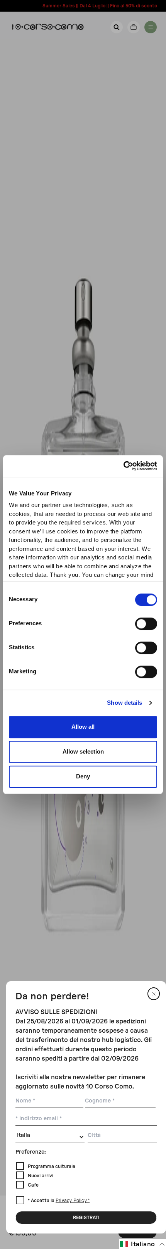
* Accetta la (59, 1200)
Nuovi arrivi (40, 1175)
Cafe (33, 1185)
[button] (142, 1244)
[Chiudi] (153, 993)
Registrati (86, 1217)
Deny (83, 776)
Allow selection (83, 751)
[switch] (146, 624)
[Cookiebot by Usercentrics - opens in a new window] (123, 466)
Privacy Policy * (73, 1201)
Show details (124, 702)
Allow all (83, 726)
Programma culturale (51, 1166)
